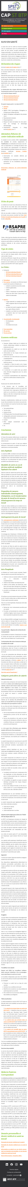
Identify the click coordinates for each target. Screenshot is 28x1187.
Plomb (5, 108)
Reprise (6, 299)
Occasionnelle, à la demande (11, 319)
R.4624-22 (8, 67)
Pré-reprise (7, 282)
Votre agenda (7, 31)
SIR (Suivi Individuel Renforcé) (14, 274)
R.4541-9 (9, 129)
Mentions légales (14, 1169)
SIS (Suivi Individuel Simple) (13, 272)
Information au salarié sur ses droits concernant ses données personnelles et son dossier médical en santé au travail (14, 1151)
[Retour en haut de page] (25, 1185)
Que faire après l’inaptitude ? (9, 672)
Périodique (7, 280)
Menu (5, 33)
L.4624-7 (19, 660)
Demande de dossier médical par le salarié (12, 1142)
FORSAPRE (7, 218)
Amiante (6, 106)
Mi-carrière (7, 331)
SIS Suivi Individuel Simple (11, 99)
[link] (14, 1181)
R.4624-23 (15, 67)
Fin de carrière (8, 333)
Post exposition (8, 329)
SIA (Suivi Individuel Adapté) (13, 276)
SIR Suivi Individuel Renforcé (11, 96)
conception (10, 1175)
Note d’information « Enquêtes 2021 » (11, 1155)
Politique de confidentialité (14, 1172)
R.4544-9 (6, 153)
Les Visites (5, 267)
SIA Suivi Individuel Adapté (11, 97)
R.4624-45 (8, 669)
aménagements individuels (11, 520)
